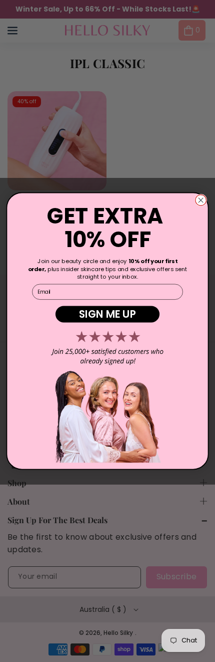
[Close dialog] (201, 199)
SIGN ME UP (107, 314)
